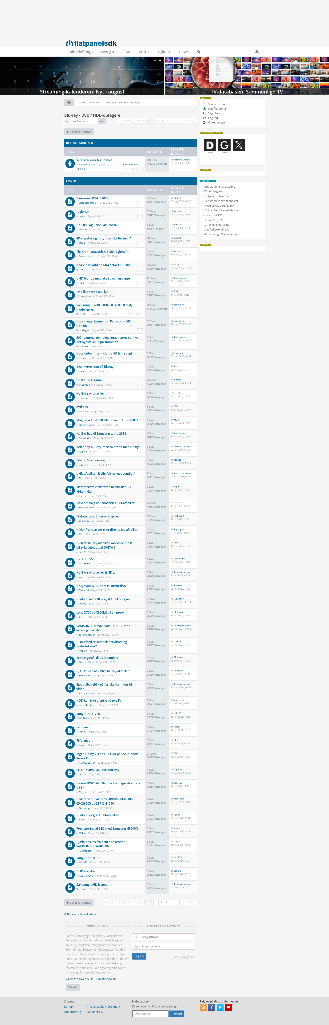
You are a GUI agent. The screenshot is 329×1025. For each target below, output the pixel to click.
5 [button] (172, 120)
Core (84, 889)
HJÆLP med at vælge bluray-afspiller (102, 671)
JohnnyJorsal (85, 296)
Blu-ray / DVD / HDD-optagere (92, 115)
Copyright (113, 1006)
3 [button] (162, 120)
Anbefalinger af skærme (219, 186)
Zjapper (83, 451)
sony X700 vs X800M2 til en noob (100, 612)
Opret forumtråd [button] (80, 132)
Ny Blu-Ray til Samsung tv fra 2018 (101, 433)
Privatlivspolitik (106, 979)
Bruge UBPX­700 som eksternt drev (101, 586)
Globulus (178, 612)
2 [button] (157, 120)
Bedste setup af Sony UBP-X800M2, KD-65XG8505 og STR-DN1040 (104, 801)
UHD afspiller (86, 871)
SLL (83, 314)
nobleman (178, 304)
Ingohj (82, 731)
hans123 (178, 782)
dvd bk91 (83, 407)
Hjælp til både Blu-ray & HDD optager (103, 599)
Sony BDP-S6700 (88, 858)
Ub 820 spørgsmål (89, 380)
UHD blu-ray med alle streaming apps (103, 278)
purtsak (83, 229)
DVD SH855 (84, 559)
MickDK (83, 650)
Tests (127, 52)
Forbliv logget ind (183, 957)
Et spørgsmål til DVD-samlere (97, 658)
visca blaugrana (87, 202)
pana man (84, 577)
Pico (81, 534)
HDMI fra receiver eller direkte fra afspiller (107, 530)
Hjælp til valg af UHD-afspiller (97, 815)
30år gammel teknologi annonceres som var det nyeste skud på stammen (108, 339)
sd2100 (83, 718)
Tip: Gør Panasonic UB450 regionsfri (102, 252)
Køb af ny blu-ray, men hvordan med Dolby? (108, 447)
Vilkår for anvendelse (79, 979)
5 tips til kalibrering (216, 224)
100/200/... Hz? (213, 220)
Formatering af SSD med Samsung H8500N (107, 828)
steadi (82, 242)
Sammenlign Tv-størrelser (220, 234)
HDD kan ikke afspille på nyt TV (98, 700)
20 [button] (184, 120)
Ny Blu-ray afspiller (90, 393)
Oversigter (106, 52)
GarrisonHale (86, 662)
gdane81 (83, 465)
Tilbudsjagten (213, 191)
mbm (82, 282)
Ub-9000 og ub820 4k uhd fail (97, 225)
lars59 (82, 552)
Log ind (139, 956)
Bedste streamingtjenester (221, 201)
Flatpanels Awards (216, 196)
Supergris (178, 320)
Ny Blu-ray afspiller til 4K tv (96, 572)
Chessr (82, 617)
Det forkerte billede (216, 229)
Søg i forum (215, 113)
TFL (81, 478)
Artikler (144, 52)
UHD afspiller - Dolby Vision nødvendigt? (105, 473)
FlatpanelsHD (94, 1012)
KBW (175, 406)
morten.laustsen (182, 473)
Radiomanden (180, 278)
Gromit (82, 774)
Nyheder (164, 52)
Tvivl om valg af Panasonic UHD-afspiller (105, 503)
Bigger (82, 496)
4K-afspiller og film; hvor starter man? (103, 238)
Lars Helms (85, 563)
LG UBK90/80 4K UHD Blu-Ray (97, 770)
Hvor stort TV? (213, 215)
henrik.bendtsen (87, 705)
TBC (175, 753)
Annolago (84, 358)
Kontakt (69, 1006)
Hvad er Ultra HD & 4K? (219, 205)
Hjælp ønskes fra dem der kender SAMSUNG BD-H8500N (100, 844)
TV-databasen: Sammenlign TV (247, 76)
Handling (110, 902)
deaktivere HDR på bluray (94, 367)
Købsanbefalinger (81, 52)
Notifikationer (217, 108)
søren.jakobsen (87, 634)
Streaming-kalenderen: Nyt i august (82, 76)
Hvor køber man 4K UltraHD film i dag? (104, 353)
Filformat (83, 727)
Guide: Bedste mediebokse (221, 210)
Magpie (86, 330)
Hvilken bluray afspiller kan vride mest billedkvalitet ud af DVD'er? (104, 545)
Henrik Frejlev (86, 507)
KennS (82, 819)
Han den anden (87, 424)
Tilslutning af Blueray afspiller (97, 516)
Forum (184, 52)
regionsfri (83, 212)
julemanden (85, 850)
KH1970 (83, 862)
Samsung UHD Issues (91, 884)
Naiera (177, 197)
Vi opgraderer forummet (94, 160)
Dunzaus (178, 670)
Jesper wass (85, 398)
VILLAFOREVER (86, 875)
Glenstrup (84, 808)
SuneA (85, 346)
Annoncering (72, 1012)
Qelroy (82, 603)
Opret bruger (216, 122)
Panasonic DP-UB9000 (92, 198)
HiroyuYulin (85, 675)
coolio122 (84, 520)
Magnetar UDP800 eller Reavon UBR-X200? (107, 420)
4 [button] (167, 120)
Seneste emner (217, 104)
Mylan (82, 833)
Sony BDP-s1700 (88, 714)
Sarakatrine (85, 438)
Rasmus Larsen (87, 164)
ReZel (85, 269)
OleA (176, 542)
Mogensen (84, 792)
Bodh (176, 291)
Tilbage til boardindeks (81, 914)
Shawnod (84, 590)
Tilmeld (72, 987)
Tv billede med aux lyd (92, 292)
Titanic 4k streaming (90, 460)
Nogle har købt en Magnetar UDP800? (103, 265)
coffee (82, 216)
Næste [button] (192, 120)
